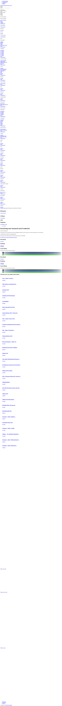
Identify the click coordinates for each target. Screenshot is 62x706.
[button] (3, 252)
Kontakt (1, 33)
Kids (1, 72)
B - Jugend (2, 51)
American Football (3, 60)
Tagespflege (2, 119)
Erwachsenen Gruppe (3, 45)
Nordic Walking (2, 83)
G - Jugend (2, 55)
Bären (1, 122)
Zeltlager (1, 163)
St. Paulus (1, 113)
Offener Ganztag (3, 129)
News (1, 46)
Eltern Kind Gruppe (3, 136)
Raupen (1, 123)
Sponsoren (2, 30)
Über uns (1, 21)
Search (1, 6)
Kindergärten (2, 111)
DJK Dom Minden (3, 20)
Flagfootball (2, 63)
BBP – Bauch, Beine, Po (4, 104)
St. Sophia (2, 114)
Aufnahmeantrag (3, 36)
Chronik (1, 22)
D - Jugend (2, 52)
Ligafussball (2, 50)
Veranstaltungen (2, 23)
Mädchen (1, 42)
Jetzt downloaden (3, 213)
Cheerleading (2, 70)
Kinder (1, 43)
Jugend (1, 44)
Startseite (1, 41)
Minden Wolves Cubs (3, 62)
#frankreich (2, 245)
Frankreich (2, 241)
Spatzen (1, 124)
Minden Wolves (2, 61)
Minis (1, 71)
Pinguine (1, 120)
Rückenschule (2, 103)
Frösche (1, 121)
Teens (4, 208)
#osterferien (2, 246)
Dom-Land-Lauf (2, 192)
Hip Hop (1, 73)
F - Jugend (2, 54)
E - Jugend (2, 53)
